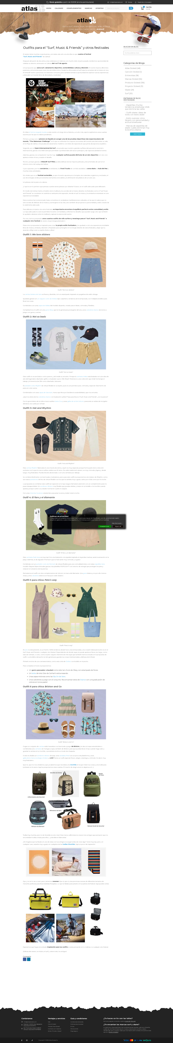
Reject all (118, 526)
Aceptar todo (104, 526)
